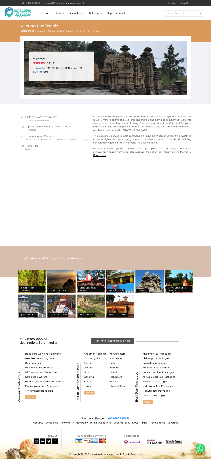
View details (32, 282)
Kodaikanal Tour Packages (158, 386)
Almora (41, 31)
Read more (99, 155)
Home (47, 13)
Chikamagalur (92, 358)
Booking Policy (122, 423)
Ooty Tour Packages (154, 395)
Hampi (87, 381)
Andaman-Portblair (95, 354)
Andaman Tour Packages (157, 354)
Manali (113, 372)
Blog (109, 13)
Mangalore (116, 377)
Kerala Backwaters (36, 377)
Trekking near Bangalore (39, 391)
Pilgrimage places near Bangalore (44, 381)
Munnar (114, 381)
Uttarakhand (27, 31)
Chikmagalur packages (156, 358)
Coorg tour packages (155, 363)
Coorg (87, 363)
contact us (122, 13)
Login (173, 3)
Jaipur (87, 386)
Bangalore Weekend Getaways (43, 354)
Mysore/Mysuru (118, 386)
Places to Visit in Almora (60, 31)
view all (30, 397)
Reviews (65, 423)
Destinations (75, 13)
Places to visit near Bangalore (42, 386)
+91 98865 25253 (31, 3)
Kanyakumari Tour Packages (159, 377)
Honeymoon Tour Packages (158, 372)
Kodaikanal (116, 358)
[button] (184, 13)
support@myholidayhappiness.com (63, 3)
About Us (38, 423)
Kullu (112, 363)
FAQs (135, 423)
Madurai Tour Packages (156, 391)
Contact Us (52, 423)
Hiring (144, 423)
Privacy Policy (80, 423)
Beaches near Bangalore (39, 358)
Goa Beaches (33, 363)
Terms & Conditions (100, 423)
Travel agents (157, 423)
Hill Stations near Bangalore (41, 372)
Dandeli (88, 367)
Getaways (94, 13)
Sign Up (185, 3)
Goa (86, 372)
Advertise (172, 423)
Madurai (114, 367)
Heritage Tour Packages (156, 367)
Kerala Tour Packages (155, 381)
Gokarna (89, 377)
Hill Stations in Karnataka (39, 367)
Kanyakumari (117, 354)
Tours (59, 13)
